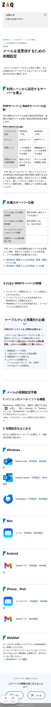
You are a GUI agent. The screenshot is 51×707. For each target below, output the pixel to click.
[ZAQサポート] (8, 4)
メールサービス (17, 40)
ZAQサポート (7, 40)
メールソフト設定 (30, 40)
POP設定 (34, 461)
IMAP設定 (42, 499)
